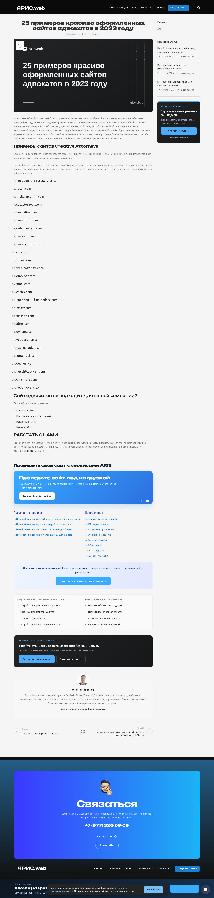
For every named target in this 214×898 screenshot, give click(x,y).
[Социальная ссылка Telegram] (115, 836)
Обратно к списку (83, 731)
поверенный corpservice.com (37, 180)
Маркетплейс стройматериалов (105, 611)
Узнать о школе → (184, 888)
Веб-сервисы (94, 545)
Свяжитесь (30, 450)
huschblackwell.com (30, 371)
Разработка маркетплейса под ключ (40, 605)
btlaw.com (23, 260)
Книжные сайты (25, 410)
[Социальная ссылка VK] (111, 836)
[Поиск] (199, 8)
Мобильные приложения (101, 529)
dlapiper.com (25, 276)
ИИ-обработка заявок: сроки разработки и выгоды (43, 524)
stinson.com (25, 316)
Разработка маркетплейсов (102, 518)
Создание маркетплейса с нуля (37, 611)
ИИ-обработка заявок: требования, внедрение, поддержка (48, 518)
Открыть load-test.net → (36, 496)
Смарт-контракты (97, 540)
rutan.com (23, 188)
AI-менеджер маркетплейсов (104, 618)
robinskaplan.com (29, 347)
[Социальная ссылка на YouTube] (99, 836)
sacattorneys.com (29, 204)
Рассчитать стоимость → (36, 659)
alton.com (23, 324)
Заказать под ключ (71, 659)
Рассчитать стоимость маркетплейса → (83, 580)
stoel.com (23, 284)
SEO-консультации (97, 555)
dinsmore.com (26, 379)
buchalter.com (26, 212)
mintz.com (24, 308)
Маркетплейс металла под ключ (105, 605)
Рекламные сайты (26, 421)
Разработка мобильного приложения (40, 624)
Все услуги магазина (179, 138)
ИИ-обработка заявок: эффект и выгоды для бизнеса (45, 529)
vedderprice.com (28, 339)
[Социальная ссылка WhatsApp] (107, 836)
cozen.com (23, 252)
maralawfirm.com (28, 244)
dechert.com (25, 363)
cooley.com (24, 292)
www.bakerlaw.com (29, 268)
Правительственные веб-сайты (33, 416)
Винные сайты (24, 427)
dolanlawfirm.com (29, 228)
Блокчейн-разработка (99, 534)
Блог (159, 28)
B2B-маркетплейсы (98, 524)
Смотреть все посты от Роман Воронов (83, 708)
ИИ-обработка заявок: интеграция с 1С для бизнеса (44, 534)
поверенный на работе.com (37, 300)
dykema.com (25, 332)
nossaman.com (27, 220)
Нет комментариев (184, 56)
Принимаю (153, 889)
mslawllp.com (26, 236)
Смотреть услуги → (178, 130)
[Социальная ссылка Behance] (103, 836)
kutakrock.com (26, 355)
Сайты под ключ (96, 550)
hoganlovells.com (29, 387)
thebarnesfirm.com (30, 196)
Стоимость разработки (32, 618)
